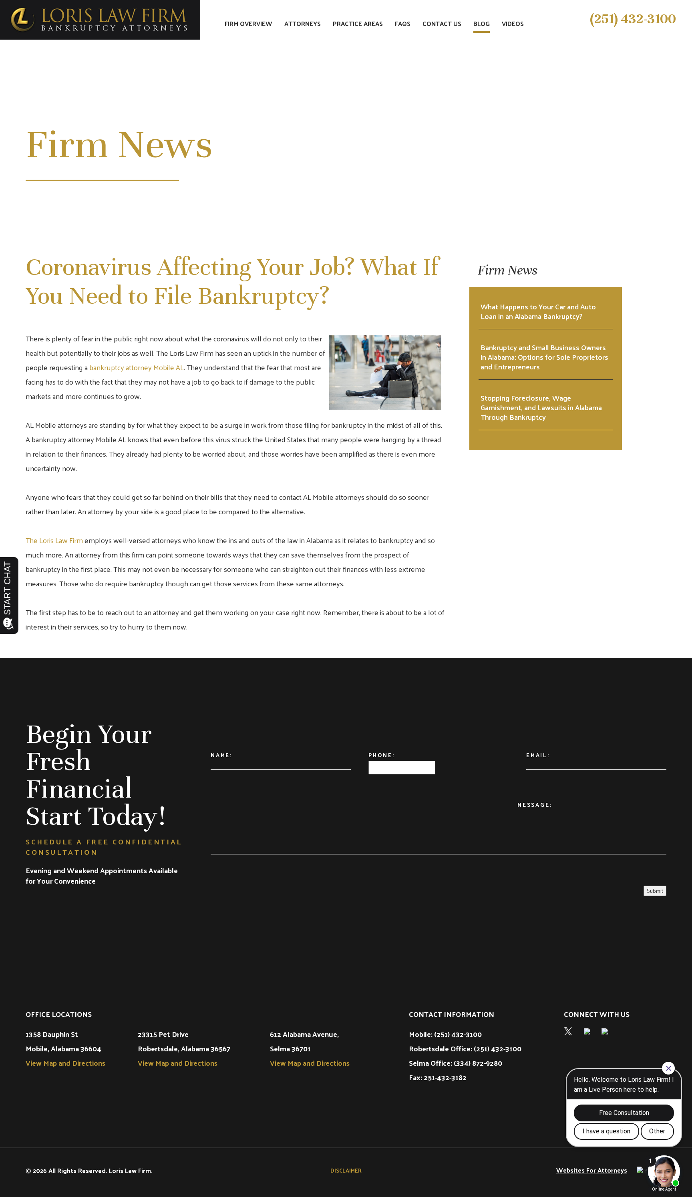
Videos (513, 24)
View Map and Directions (65, 1062)
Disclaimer (346, 1170)
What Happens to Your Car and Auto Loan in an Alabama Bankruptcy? (538, 311)
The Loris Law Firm (54, 540)
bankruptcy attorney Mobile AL (136, 367)
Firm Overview (248, 24)
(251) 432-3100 (633, 18)
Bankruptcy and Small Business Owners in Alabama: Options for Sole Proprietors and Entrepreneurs (544, 357)
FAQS (402, 24)
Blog (481, 24)
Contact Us (441, 24)
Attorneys (302, 24)
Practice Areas (358, 24)
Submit (655, 891)
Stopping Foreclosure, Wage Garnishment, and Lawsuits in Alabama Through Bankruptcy (541, 407)
